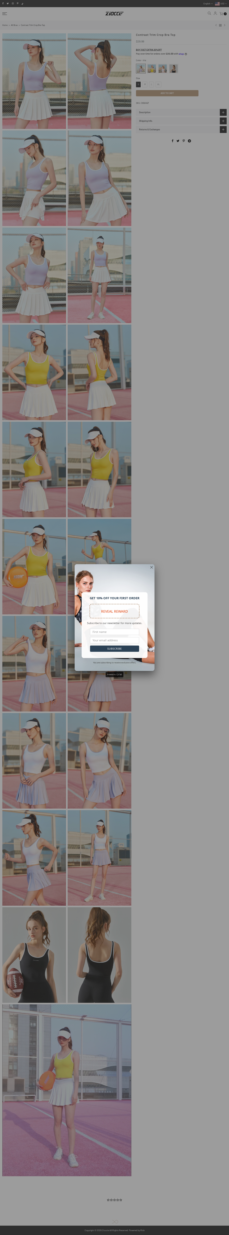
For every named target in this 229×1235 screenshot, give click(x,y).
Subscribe (114, 648)
